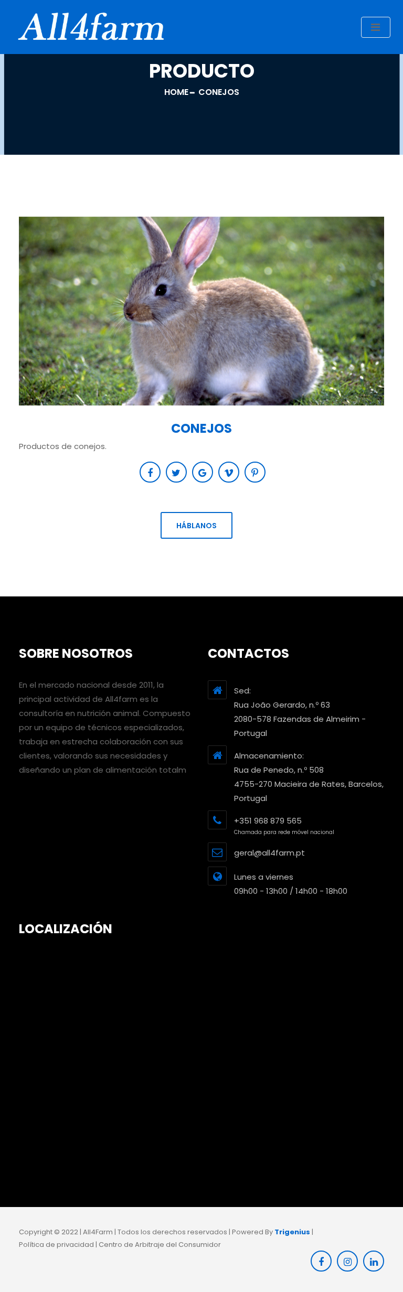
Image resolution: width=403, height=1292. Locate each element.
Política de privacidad (56, 1245)
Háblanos (196, 525)
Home (176, 92)
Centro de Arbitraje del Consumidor (160, 1245)
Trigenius (292, 1232)
